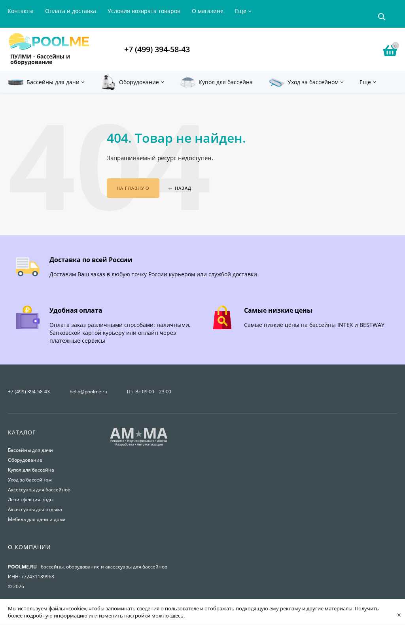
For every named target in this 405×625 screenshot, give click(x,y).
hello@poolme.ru (88, 391)
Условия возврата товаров (144, 11)
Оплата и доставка (70, 11)
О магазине (207, 11)
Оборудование (25, 460)
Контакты (21, 11)
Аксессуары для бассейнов (39, 489)
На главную (133, 188)
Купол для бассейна (31, 469)
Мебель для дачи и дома (37, 519)
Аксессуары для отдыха (35, 509)
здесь (177, 615)
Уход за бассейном (30, 479)
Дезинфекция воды (30, 499)
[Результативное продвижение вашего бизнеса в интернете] (138, 445)
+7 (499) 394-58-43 (157, 49)
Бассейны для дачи (30, 450)
